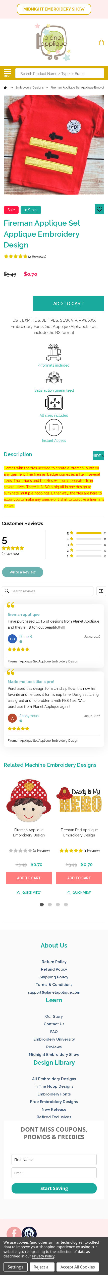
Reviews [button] (54, 1047)
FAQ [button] (54, 1032)
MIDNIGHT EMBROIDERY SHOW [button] (54, 9)
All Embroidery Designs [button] (54, 1079)
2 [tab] (50, 905)
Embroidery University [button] (54, 1039)
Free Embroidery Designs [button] (54, 1101)
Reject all (42, 1267)
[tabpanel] (29, 837)
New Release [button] (54, 1109)
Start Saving (54, 1188)
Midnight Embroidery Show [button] (54, 1054)
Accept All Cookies (78, 1267)
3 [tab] (58, 905)
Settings (15, 1267)
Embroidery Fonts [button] (54, 1094)
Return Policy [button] (54, 962)
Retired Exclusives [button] (54, 1117)
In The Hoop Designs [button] (54, 1086)
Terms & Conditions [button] (54, 984)
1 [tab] (42, 905)
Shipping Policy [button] (54, 977)
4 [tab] (66, 905)
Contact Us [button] (54, 1024)
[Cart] (102, 42)
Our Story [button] (54, 1016)
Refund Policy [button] (54, 969)
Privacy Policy (43, 1256)
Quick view (31, 892)
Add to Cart (68, 303)
